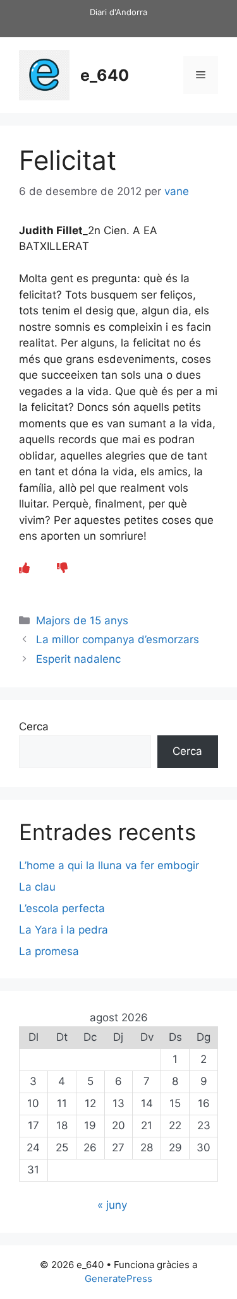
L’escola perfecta (62, 908)
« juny (112, 1205)
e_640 (104, 75)
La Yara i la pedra (63, 929)
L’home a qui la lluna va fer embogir (109, 865)
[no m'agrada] (62, 568)
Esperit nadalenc (78, 659)
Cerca (34, 726)
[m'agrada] (24, 568)
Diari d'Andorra (118, 12)
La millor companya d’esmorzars (117, 639)
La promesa (49, 951)
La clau (37, 887)
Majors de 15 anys (82, 620)
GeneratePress (118, 1278)
